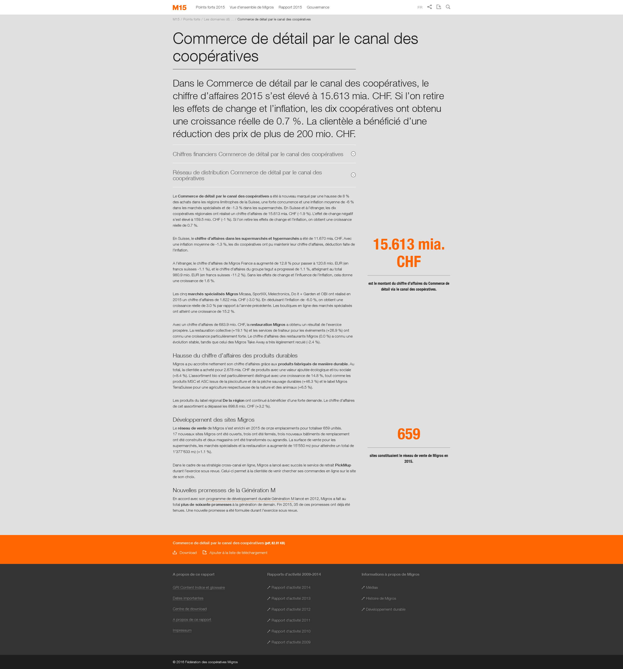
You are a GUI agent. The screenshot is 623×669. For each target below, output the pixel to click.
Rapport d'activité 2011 (291, 620)
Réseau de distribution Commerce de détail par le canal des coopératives (247, 175)
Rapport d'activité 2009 (291, 642)
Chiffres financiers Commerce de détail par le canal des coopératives (258, 154)
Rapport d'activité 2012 (291, 609)
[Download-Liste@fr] (438, 6)
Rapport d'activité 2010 (291, 631)
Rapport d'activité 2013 (291, 598)
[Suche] (448, 6)
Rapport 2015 (290, 7)
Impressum (182, 630)
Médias (372, 587)
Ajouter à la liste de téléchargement (238, 552)
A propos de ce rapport (192, 619)
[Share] (429, 6)
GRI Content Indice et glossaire (199, 587)
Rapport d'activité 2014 (291, 587)
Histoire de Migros (381, 598)
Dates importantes (188, 598)
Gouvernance (318, 7)
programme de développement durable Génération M (250, 498)
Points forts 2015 (210, 7)
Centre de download (190, 609)
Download (188, 552)
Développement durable (385, 609)
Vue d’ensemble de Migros (252, 7)
